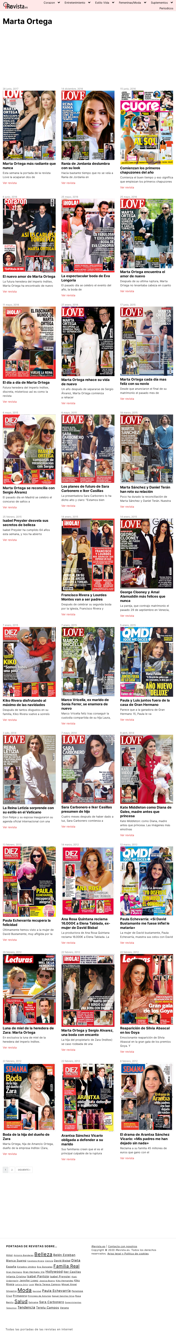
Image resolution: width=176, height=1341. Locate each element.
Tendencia (26, 1307)
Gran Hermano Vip (34, 1272)
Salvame (33, 1302)
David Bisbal (62, 1260)
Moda (25, 1290)
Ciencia (49, 1261)
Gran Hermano (14, 1272)
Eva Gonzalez (45, 1267)
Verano (64, 1307)
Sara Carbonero (51, 1302)
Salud (21, 1301)
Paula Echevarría (56, 1291)
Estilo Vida (102, 2)
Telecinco (11, 1308)
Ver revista (10, 183)
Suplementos (159, 2)
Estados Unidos (26, 1267)
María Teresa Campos (48, 1284)
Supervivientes (73, 1302)
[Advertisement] (88, 56)
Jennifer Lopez (28, 1280)
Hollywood (54, 1271)
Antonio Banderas (24, 1255)
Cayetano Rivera (35, 1261)
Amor (9, 1255)
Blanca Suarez (16, 1260)
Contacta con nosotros (122, 1246)
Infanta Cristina (16, 1276)
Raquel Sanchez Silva (63, 1296)
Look (31, 1284)
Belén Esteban (64, 1255)
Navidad (37, 1291)
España (11, 1266)
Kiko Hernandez (64, 1280)
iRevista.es (98, 1246)
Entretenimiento (75, 2)
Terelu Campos (47, 1307)
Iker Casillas (72, 1271)
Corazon (49, 2)
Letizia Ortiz (21, 1284)
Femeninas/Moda (130, 2)
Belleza (43, 1254)
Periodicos (166, 8)
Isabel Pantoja (38, 1276)
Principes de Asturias (39, 1296)
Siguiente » (24, 1169)
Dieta (75, 1260)
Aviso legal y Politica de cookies (128, 1253)
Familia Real (66, 1266)
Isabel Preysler (60, 1276)
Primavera (20, 1295)
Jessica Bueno (47, 1280)
